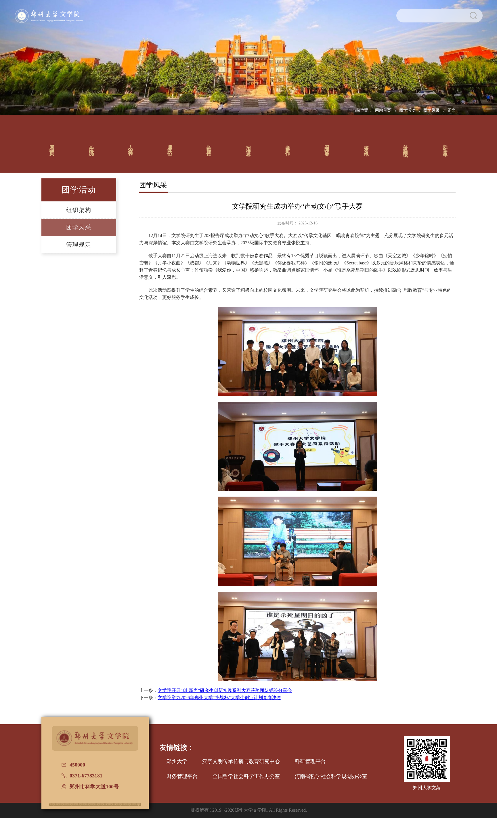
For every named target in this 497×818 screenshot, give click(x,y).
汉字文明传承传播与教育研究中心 (241, 761)
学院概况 (91, 145)
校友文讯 (366, 145)
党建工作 (287, 145)
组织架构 (78, 210)
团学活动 (407, 110)
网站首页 (383, 110)
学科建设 (209, 145)
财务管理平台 (182, 776)
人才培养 (130, 145)
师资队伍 (170, 145)
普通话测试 (405, 145)
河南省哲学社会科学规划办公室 (331, 776)
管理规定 (78, 244)
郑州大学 (177, 761)
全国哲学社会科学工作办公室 (246, 776)
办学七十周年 (445, 145)
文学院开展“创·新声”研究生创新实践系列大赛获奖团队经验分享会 (225, 690)
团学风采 (432, 110)
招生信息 (248, 145)
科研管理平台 (310, 761)
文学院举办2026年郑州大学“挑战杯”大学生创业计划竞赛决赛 (219, 697)
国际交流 (327, 145)
